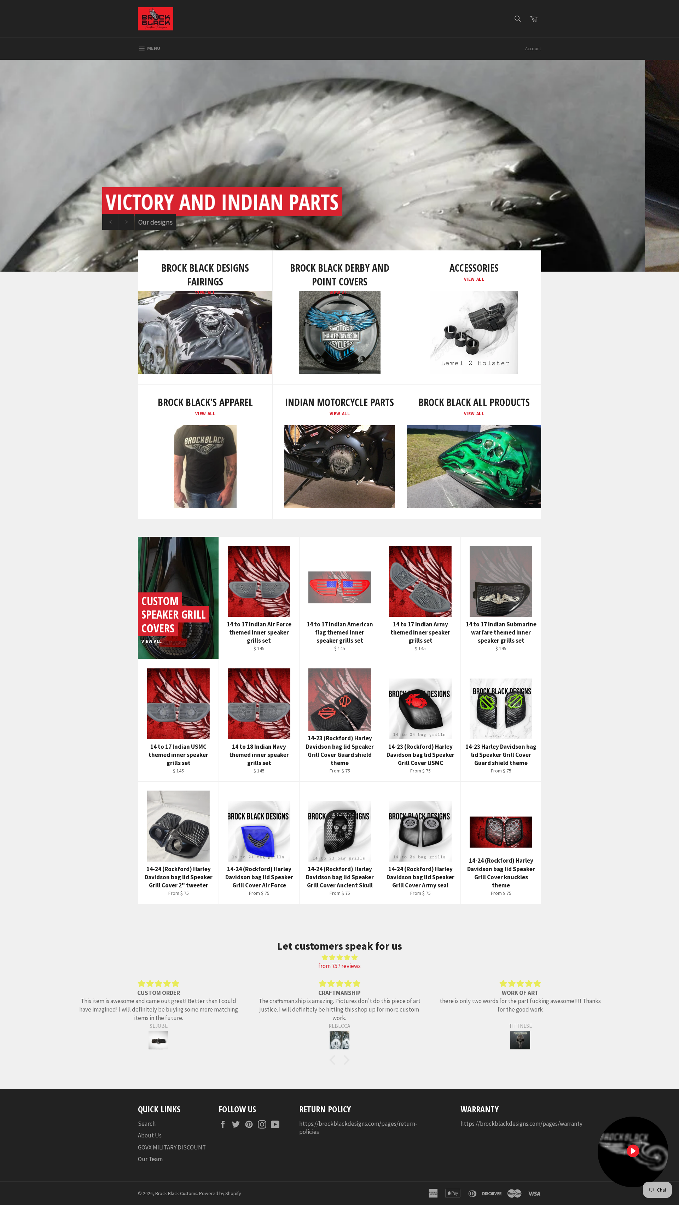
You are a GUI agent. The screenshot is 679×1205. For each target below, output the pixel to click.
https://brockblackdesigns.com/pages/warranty (521, 1124)
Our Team (150, 1159)
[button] (334, 1060)
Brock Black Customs (176, 1193)
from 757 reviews (339, 966)
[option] (339, 165)
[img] (339, 957)
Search (147, 1124)
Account (533, 49)
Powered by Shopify (220, 1193)
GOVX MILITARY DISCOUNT (172, 1147)
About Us (150, 1135)
